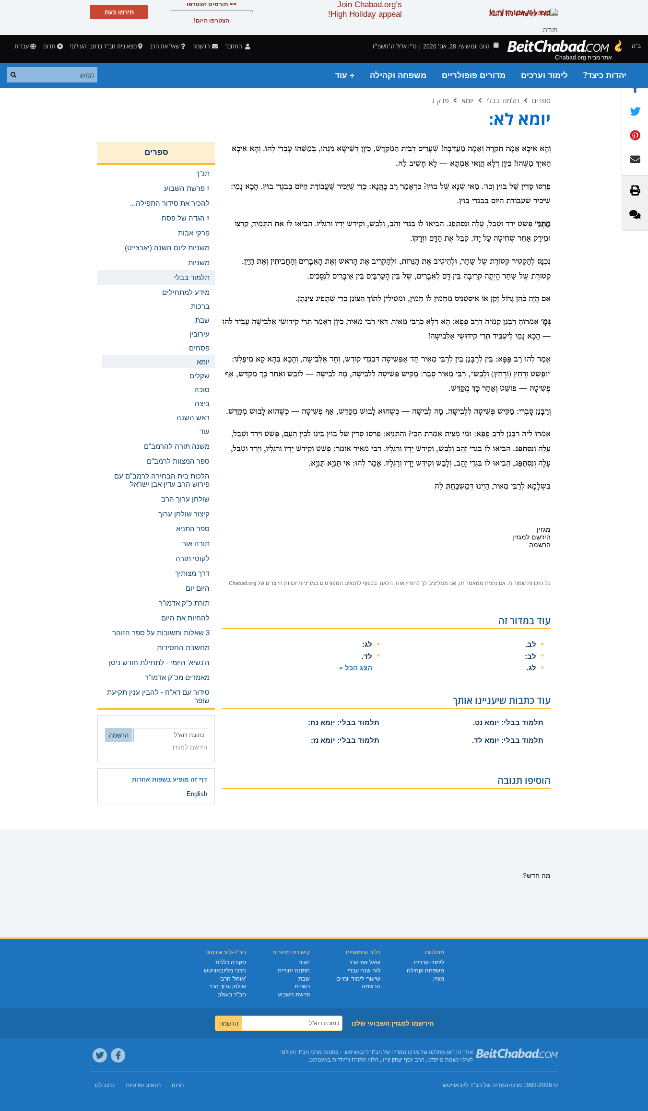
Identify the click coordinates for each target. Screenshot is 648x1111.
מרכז (516, 1085)
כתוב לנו (105, 1085)
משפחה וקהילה (398, 75)
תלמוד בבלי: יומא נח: (343, 722)
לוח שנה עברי (364, 970)
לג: (367, 644)
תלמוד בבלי (502, 100)
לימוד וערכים (544, 75)
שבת (304, 978)
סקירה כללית (230, 962)
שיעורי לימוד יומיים (358, 978)
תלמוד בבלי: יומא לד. (507, 740)
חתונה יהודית (294, 970)
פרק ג (440, 100)
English (197, 793)
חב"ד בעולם (231, 994)
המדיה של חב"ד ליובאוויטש (475, 1085)
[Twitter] (100, 1055)
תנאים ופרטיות (143, 1085)
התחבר (234, 46)
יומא (467, 100)
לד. (367, 656)
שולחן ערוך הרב (227, 986)
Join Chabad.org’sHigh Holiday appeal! (365, 9)
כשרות (302, 986)
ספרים (541, 100)
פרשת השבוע (294, 994)
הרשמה (371, 986)
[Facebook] (118, 1055)
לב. (530, 644)
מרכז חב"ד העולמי (301, 1052)
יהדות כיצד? (604, 75)
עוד (205, 431)
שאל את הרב (164, 46)
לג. (531, 668)
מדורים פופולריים (474, 75)
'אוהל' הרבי (232, 978)
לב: (530, 656)
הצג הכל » (355, 668)
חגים (304, 962)
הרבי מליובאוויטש (225, 970)
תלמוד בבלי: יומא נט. (508, 722)
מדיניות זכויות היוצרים (290, 583)
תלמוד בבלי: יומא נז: (345, 740)
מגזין (438, 978)
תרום (49, 46)
